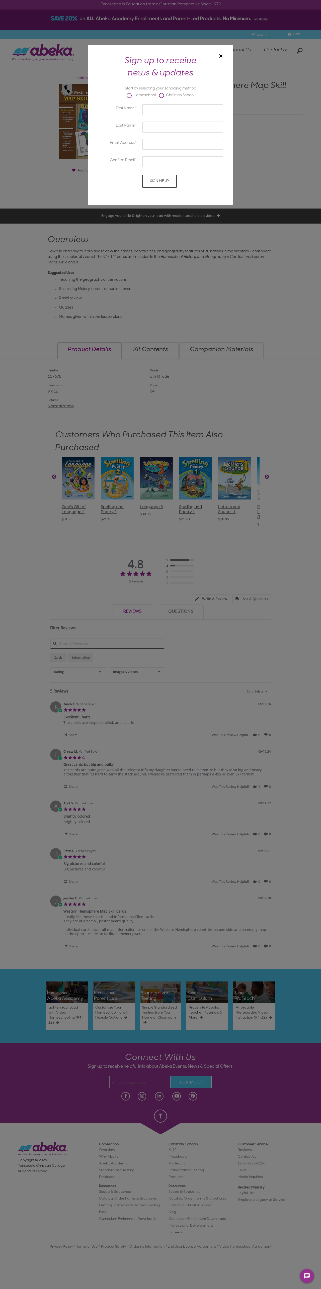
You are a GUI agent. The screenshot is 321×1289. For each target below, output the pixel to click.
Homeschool (144, 95)
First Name (125, 108)
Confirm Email (122, 160)
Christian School (179, 95)
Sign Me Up (159, 181)
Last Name (125, 126)
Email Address (122, 143)
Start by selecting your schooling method (160, 88)
